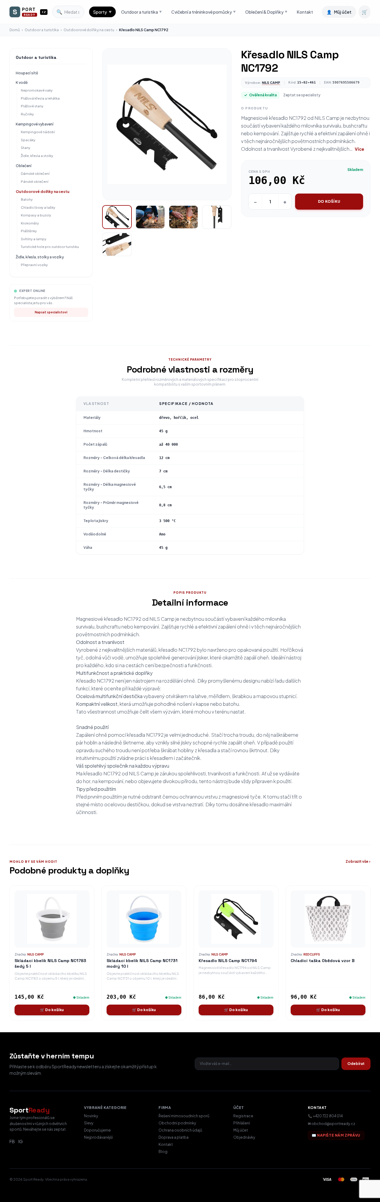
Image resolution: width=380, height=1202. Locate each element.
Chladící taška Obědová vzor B (322, 960)
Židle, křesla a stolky (37, 156)
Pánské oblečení (34, 181)
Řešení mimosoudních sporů (184, 1116)
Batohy (27, 199)
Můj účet (240, 1130)
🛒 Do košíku (52, 1010)
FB (12, 1141)
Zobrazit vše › (358, 861)
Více (359, 149)
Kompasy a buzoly (36, 215)
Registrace (243, 1116)
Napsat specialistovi (51, 312)
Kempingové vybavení (34, 124)
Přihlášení (241, 1123)
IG (20, 1141)
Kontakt (305, 12)
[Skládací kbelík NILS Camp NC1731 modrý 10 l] (144, 919)
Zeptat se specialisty (301, 95)
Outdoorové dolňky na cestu (89, 30)
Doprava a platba (174, 1137)
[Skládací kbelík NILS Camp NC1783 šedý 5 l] (52, 919)
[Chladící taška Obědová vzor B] (328, 919)
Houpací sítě (27, 73)
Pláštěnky (29, 231)
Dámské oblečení (35, 173)
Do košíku (329, 201)
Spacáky (28, 140)
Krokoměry (30, 223)
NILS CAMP (271, 82)
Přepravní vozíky (34, 265)
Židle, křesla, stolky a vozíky (40, 257)
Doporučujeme (97, 1130)
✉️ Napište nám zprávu (336, 1135)
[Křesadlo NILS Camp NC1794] (236, 919)
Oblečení (23, 166)
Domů (15, 30)
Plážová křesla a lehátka (40, 98)
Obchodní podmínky (177, 1123)
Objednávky (244, 1137)
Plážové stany (32, 106)
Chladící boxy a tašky (38, 207)
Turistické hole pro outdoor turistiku (50, 247)
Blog (163, 1151)
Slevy (88, 1123)
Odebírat (356, 1063)
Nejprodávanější (98, 1137)
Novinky (91, 1116)
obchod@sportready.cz (333, 1123)
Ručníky (27, 114)
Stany (25, 148)
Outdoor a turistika (42, 30)
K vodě (22, 82)
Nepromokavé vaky (37, 90)
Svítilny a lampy (33, 239)
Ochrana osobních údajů (180, 1130)
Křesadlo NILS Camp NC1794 (228, 960)
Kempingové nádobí (38, 132)
